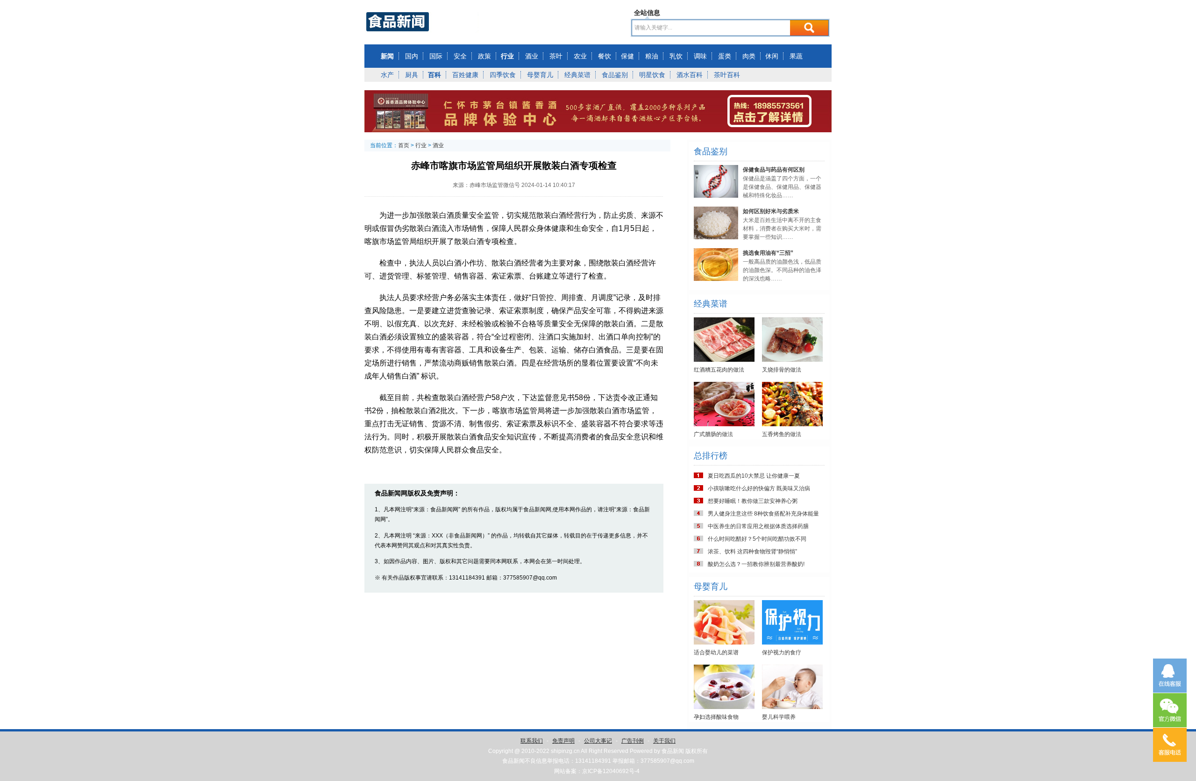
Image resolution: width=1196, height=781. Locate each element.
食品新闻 (673, 751)
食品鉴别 (615, 75)
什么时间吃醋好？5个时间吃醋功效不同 (757, 539)
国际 (435, 56)
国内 (411, 56)
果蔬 (796, 56)
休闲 (771, 56)
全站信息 (647, 12)
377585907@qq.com (667, 761)
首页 (403, 145)
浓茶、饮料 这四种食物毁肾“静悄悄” (752, 551)
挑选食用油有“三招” (768, 253)
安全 (460, 56)
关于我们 (664, 741)
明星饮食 (652, 75)
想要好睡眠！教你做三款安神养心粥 (752, 501)
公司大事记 (598, 741)
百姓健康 (465, 75)
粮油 (651, 56)
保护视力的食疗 (781, 652)
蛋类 (724, 56)
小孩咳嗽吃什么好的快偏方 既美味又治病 (759, 488)
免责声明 (563, 741)
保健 (627, 56)
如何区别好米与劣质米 (771, 211)
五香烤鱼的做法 (781, 434)
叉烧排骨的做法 (781, 369)
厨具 (411, 75)
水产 (387, 75)
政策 (484, 56)
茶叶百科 (727, 75)
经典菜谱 (577, 75)
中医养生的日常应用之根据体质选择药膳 (758, 526)
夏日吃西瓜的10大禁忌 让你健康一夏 (754, 476)
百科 (434, 75)
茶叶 (555, 56)
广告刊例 (632, 741)
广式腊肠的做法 (713, 434)
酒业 (531, 56)
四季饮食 (503, 75)
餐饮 (604, 56)
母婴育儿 (540, 75)
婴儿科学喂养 (779, 717)
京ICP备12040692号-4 (611, 771)
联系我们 (531, 741)
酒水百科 (689, 75)
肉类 (748, 56)
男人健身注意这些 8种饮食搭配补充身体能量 (763, 513)
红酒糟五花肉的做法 (719, 369)
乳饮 (676, 56)
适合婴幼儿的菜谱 (716, 652)
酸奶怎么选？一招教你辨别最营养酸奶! (756, 564)
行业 (507, 56)
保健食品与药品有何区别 (773, 169)
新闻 (387, 56)
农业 (580, 56)
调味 (700, 56)
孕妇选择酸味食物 (716, 717)
